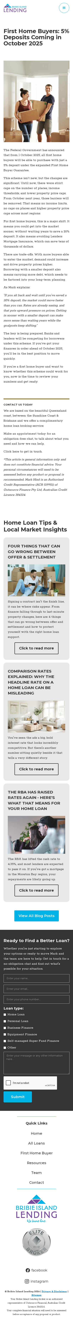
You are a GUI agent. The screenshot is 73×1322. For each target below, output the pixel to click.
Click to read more (36, 648)
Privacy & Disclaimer (54, 1291)
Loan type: (14, 1008)
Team (36, 1173)
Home (36, 1133)
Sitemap (36, 1295)
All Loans (36, 1143)
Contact (36, 1182)
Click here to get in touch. (23, 452)
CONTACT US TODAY (18, 404)
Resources (36, 1163)
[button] (64, 8)
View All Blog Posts (37, 916)
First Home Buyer (37, 1153)
